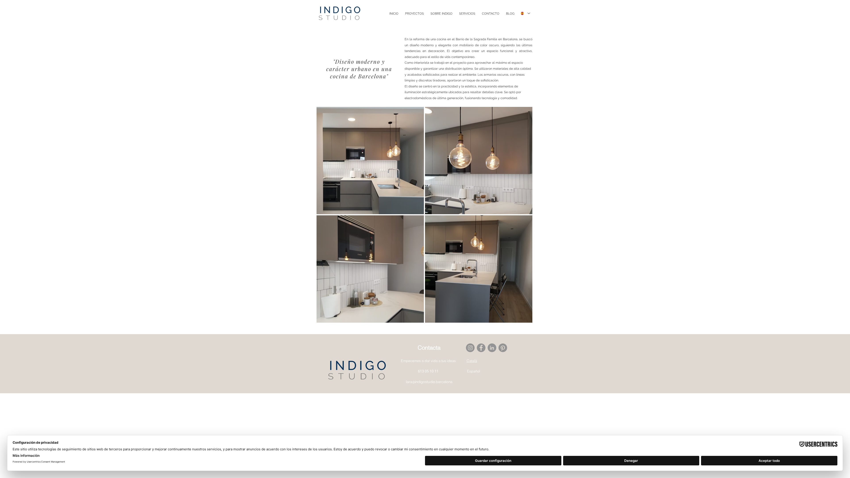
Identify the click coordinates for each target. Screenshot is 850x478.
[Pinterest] (502, 347)
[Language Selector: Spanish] (525, 13)
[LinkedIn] (492, 347)
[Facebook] (481, 347)
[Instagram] (470, 347)
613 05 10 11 (428, 371)
